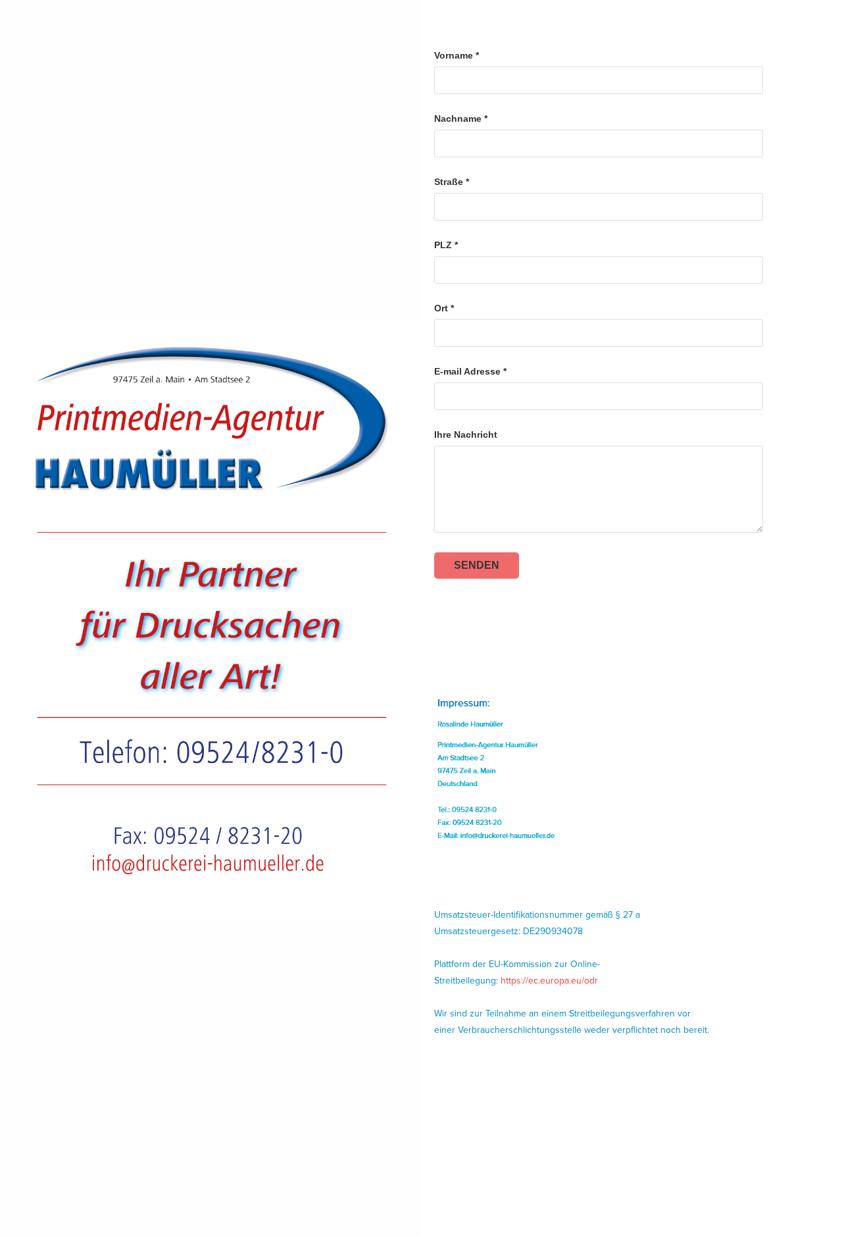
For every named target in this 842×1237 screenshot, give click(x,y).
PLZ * (446, 245)
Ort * (444, 308)
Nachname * (460, 118)
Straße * (451, 181)
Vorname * (456, 55)
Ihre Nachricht (465, 434)
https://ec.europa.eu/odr (549, 980)
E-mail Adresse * (470, 371)
